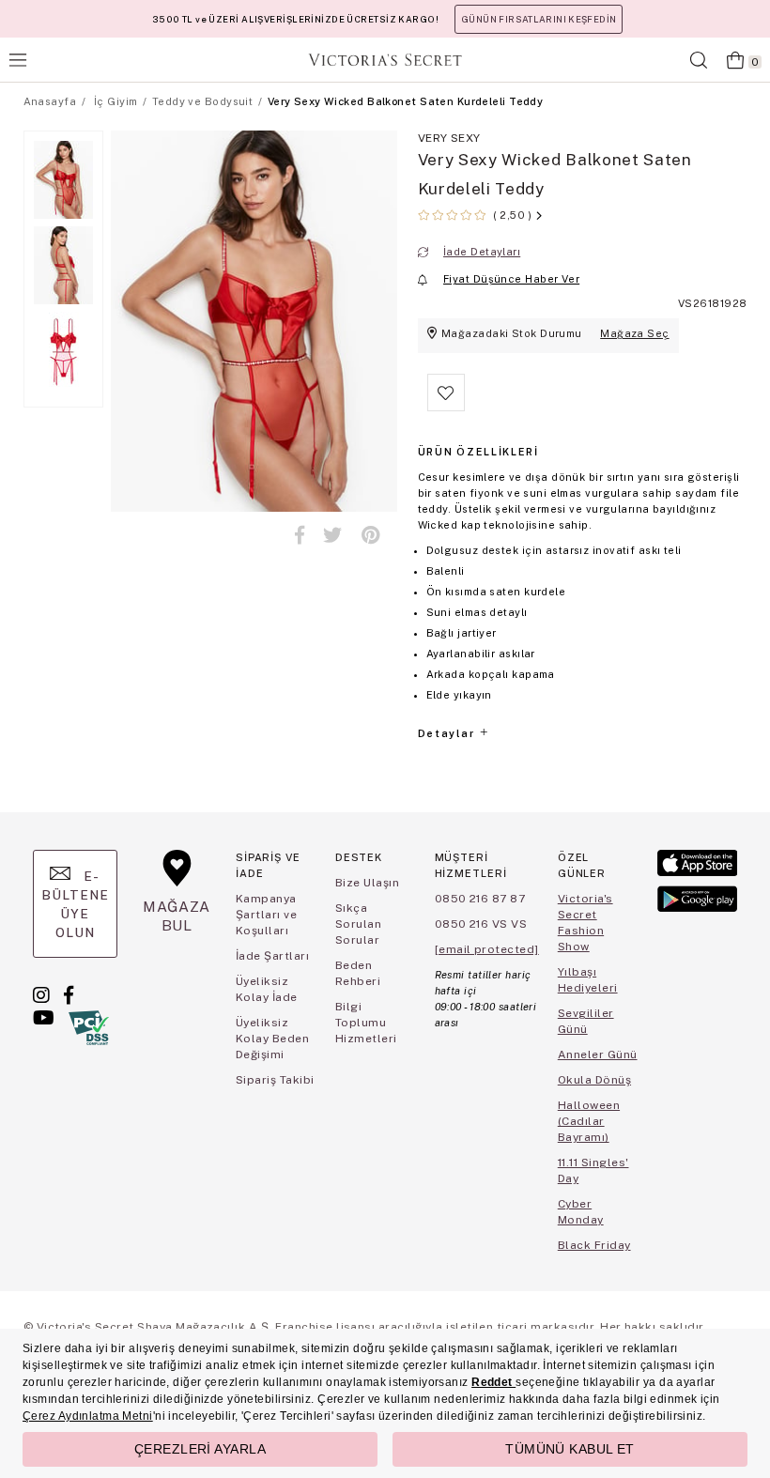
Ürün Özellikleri (478, 451)
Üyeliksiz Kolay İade (267, 989)
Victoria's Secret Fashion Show (585, 922)
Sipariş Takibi (275, 1079)
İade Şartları (272, 955)
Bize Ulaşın (367, 882)
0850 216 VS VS (481, 924)
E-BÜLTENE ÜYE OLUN (75, 904)
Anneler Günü (598, 1054)
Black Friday (594, 1245)
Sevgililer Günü (586, 1021)
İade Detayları (481, 251)
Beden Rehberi (357, 973)
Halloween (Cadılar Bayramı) (589, 1121)
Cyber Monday (581, 1211)
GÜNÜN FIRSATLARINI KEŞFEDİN (538, 19)
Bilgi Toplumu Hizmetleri (366, 1022)
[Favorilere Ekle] (446, 407)
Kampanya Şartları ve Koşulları (266, 914)
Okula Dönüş (594, 1079)
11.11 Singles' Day (593, 1170)
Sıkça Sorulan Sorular (358, 924)
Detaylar (448, 733)
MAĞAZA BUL (176, 916)
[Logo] (385, 60)
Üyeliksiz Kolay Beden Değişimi (272, 1038)
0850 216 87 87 (480, 898)
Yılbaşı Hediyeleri (588, 979)
